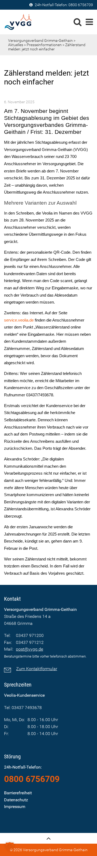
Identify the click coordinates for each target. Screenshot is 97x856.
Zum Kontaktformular (36, 668)
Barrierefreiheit (18, 792)
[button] (9, 846)
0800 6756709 (80, 5)
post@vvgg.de (29, 649)
